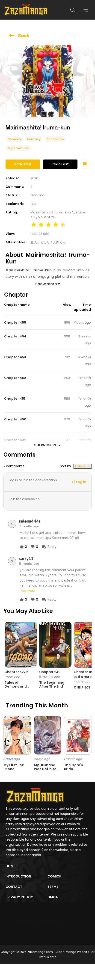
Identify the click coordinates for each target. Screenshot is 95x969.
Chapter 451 (14, 398)
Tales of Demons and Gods (16, 686)
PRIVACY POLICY (19, 897)
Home (10, 866)
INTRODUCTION (18, 876)
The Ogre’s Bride (73, 767)
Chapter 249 (49, 672)
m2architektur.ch (26, 929)
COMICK (54, 876)
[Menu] (86, 10)
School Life (55, 139)
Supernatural (18, 148)
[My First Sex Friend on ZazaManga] (17, 735)
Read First (23, 164)
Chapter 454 (15, 336)
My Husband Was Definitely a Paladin (46, 769)
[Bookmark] (84, 164)
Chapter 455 (15, 322)
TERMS (53, 886)
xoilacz (39, 921)
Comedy (14, 139)
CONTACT (14, 886)
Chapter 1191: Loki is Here (84, 674)
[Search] (72, 9)
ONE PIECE (82, 687)
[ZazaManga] (26, 10)
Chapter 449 (15, 440)
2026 (34, 178)
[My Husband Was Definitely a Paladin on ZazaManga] (47, 735)
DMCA (53, 897)
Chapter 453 (15, 357)
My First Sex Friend (13, 767)
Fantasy (34, 139)
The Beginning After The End (51, 684)
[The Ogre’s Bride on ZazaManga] (78, 735)
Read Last (60, 164)
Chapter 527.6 (16, 672)
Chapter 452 (15, 377)
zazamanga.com (40, 952)
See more (28, 591)
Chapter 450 (15, 419)
